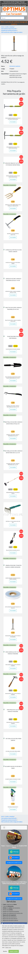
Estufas (11, 5)
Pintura (23, 3)
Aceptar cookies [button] (14, 951)
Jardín (13, 2)
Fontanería (5, 3)
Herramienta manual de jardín (8, 28)
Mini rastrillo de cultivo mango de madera (11, 32)
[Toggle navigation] (4, 827)
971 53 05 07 (15, 857)
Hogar (17, 2)
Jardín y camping (9, 27)
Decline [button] (5, 951)
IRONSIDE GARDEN (14, 66)
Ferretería (6, 2)
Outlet (24, 5)
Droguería (5, 5)
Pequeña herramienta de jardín (9, 30)
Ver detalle (13, 121)
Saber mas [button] (8, 947)
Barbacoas (17, 5)
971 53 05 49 (15, 893)
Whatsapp (16, 851)
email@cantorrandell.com (13, 862)
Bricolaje (18, 3)
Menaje (22, 2)
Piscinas (12, 3)
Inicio (2, 27)
